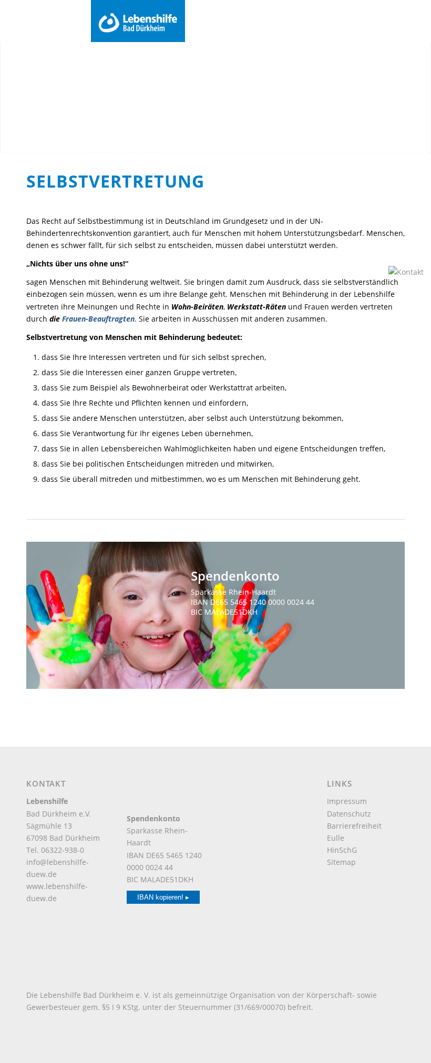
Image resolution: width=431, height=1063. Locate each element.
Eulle (335, 838)
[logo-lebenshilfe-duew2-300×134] (257, 21)
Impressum (347, 801)
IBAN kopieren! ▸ (163, 897)
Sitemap (341, 862)
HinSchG (342, 850)
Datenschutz (349, 814)
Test (237, 635)
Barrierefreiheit (354, 826)
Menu (25, 20)
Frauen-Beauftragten (98, 319)
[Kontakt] (407, 272)
